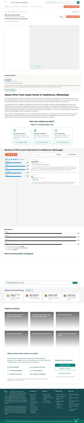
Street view (37, 66)
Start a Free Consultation (71, 6)
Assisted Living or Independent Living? (67, 334)
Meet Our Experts (60, 396)
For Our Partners (47, 402)
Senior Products (34, 402)
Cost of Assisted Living (64, 314)
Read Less (28, 290)
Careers (58, 406)
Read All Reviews (10, 90)
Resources (33, 401)
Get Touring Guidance (63, 142)
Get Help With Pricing (73, 16)
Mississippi (13, 11)
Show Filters (72, 154)
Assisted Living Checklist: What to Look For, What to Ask (41, 315)
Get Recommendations (42, 142)
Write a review (12, 154)
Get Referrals (46, 401)
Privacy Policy (34, 408)
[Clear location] (71, 283)
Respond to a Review (65, 368)
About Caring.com (60, 394)
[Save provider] (78, 12)
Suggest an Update (65, 365)
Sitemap (33, 404)
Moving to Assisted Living (14, 333)
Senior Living (7, 11)
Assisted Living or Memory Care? (42, 333)
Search (75, 282)
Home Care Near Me (74, 404)
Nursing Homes (34, 159)
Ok (76, 421)
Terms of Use (16, 412)
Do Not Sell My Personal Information (34, 411)
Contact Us (59, 408)
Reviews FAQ (59, 404)
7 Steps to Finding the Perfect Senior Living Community (15, 315)
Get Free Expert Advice (21, 142)
